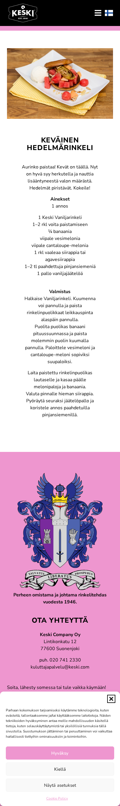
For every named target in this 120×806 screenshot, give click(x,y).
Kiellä (60, 769)
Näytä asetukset (60, 785)
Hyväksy (59, 753)
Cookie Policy (57, 798)
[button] (111, 699)
